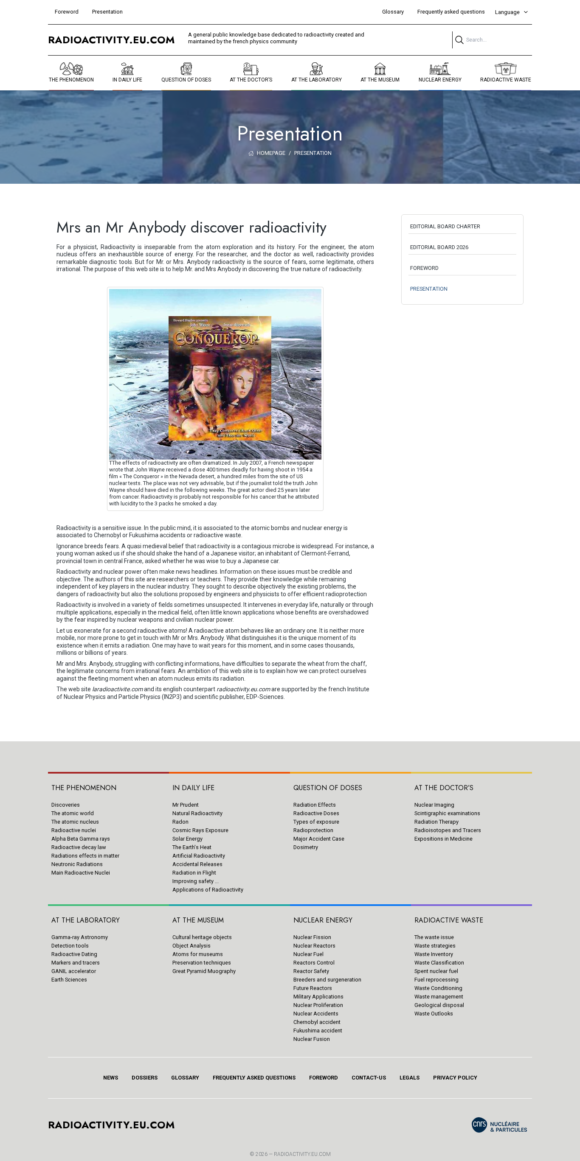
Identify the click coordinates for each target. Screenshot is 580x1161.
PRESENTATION (429, 289)
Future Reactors (312, 988)
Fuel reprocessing (436, 979)
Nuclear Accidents (315, 1013)
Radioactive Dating (74, 954)
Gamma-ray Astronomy (79, 937)
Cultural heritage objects (202, 937)
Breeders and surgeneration (327, 979)
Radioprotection (313, 830)
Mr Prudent (185, 805)
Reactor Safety (311, 971)
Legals (410, 1077)
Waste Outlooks (433, 1013)
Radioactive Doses (316, 813)
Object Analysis (191, 945)
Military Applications (318, 996)
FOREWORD (424, 268)
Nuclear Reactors (314, 945)
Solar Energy (187, 839)
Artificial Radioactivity (198, 856)
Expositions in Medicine (443, 839)
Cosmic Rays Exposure (200, 830)
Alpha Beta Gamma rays (80, 839)
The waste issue (434, 937)
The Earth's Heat (191, 847)
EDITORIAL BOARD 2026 (439, 247)
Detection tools (70, 945)
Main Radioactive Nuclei (80, 872)
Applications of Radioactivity (207, 889)
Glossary (393, 11)
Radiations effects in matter (85, 856)
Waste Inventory (433, 954)
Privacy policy (455, 1077)
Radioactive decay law (78, 847)
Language (507, 12)
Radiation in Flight (194, 872)
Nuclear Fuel (308, 954)
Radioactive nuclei (73, 830)
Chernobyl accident (317, 1022)
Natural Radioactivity (197, 813)
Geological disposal (439, 1005)
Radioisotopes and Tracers (447, 830)
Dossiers (145, 1077)
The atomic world (72, 813)
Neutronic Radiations (77, 864)
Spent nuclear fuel (436, 971)
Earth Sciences (69, 979)
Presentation (107, 11)
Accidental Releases (197, 864)
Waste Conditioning (438, 988)
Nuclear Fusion (311, 1039)
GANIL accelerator (73, 971)
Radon (180, 822)
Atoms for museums (197, 954)
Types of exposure (316, 822)
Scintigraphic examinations (447, 813)
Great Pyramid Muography (204, 971)
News (110, 1077)
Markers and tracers (75, 962)
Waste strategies (435, 945)
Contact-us (369, 1077)
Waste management (438, 996)
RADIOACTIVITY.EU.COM (302, 1154)
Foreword (67, 11)
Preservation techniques (201, 962)
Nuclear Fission (312, 937)
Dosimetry (305, 847)
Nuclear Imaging (434, 805)
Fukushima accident (317, 1030)
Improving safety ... (195, 881)
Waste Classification (439, 962)
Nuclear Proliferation (318, 1005)
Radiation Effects (314, 805)
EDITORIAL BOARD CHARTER (445, 226)
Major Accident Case (318, 839)
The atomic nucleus (75, 822)
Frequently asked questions (451, 11)
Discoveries (65, 805)
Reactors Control (314, 962)
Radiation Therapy (436, 822)
